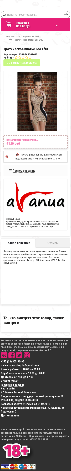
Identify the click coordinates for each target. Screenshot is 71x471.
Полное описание (24, 170)
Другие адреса (10, 415)
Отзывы (52, 243)
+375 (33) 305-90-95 (12, 361)
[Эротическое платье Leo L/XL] (37, 101)
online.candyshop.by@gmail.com (20, 365)
